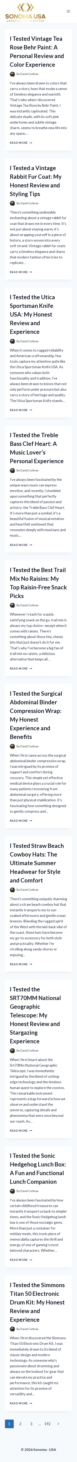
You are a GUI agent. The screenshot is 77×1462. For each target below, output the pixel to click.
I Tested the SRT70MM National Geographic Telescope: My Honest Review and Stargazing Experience (35, 1015)
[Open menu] (68, 11)
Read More (21, 142)
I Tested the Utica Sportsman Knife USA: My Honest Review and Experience (32, 314)
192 (47, 1424)
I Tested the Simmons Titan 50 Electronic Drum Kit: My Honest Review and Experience (37, 1302)
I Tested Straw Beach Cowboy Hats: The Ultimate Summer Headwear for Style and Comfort (37, 863)
